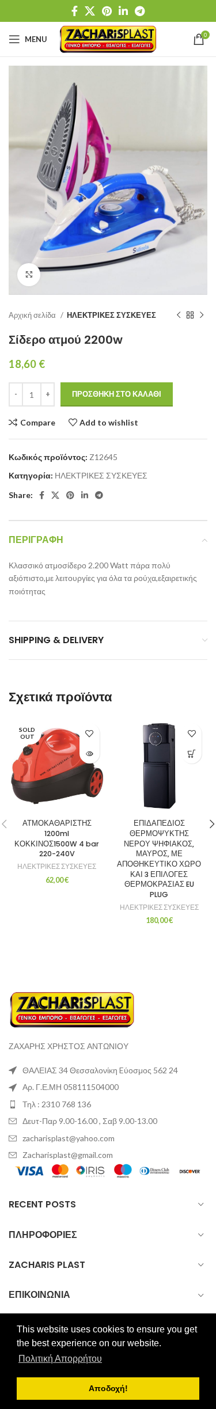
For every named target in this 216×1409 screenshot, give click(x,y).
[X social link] (89, 11)
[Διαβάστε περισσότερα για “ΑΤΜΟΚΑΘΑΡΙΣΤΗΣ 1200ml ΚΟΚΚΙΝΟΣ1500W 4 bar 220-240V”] (89, 753)
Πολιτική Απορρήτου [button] (60, 1359)
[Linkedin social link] (123, 11)
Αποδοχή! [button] (108, 1388)
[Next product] (201, 315)
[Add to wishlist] (89, 733)
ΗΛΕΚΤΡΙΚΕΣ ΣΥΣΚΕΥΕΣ (111, 315)
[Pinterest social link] (106, 11)
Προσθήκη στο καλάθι (116, 393)
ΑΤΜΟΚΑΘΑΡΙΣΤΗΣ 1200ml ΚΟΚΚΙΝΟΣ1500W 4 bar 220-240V (56, 838)
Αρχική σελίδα (33, 315)
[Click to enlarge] (28, 274)
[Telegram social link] (139, 11)
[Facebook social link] (74, 11)
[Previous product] (178, 315)
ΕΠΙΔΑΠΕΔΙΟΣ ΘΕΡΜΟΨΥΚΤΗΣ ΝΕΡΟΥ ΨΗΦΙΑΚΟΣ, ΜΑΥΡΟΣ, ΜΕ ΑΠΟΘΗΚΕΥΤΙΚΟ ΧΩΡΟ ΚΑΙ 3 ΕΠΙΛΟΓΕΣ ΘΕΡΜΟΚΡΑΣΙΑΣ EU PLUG (159, 858)
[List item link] (108, 1104)
